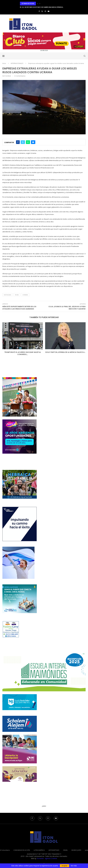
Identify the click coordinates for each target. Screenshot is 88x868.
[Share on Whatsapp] (28, 142)
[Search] (84, 56)
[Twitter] (42, 11)
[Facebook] (39, 11)
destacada (7, 295)
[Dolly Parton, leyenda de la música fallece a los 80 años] (22, 335)
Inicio (4, 63)
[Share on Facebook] (18, 142)
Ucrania (25, 295)
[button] (38, 3)
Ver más (74, 866)
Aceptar (64, 866)
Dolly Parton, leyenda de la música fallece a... (23, 352)
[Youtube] (48, 11)
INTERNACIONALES (17, 63)
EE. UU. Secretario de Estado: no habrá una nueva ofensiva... (42, 3)
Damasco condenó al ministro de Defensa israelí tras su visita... (43, 7)
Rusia (17, 295)
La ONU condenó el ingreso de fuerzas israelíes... (65, 353)
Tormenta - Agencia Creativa (47, 858)
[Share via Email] (33, 142)
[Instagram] (45, 11)
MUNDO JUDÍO (76, 850)
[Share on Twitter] (23, 142)
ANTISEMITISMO (53, 850)
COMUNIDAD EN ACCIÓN (21, 850)
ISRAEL (65, 850)
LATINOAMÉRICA (39, 850)
